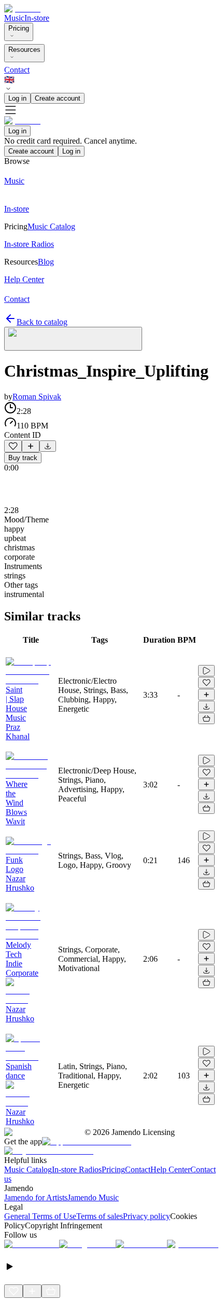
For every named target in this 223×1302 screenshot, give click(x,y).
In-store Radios (77, 1169)
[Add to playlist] (30, 446)
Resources (24, 49)
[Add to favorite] (13, 446)
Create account (57, 98)
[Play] (73, 339)
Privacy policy (146, 1216)
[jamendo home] (22, 8)
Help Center (170, 1169)
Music (14, 17)
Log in (17, 98)
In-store (36, 17)
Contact (17, 69)
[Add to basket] (206, 718)
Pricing (18, 28)
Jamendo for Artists (35, 1197)
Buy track (22, 458)
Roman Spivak (36, 396)
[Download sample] (47, 446)
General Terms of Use (40, 1216)
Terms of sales (99, 1216)
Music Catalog (28, 1169)
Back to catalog (42, 321)
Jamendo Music (93, 1197)
